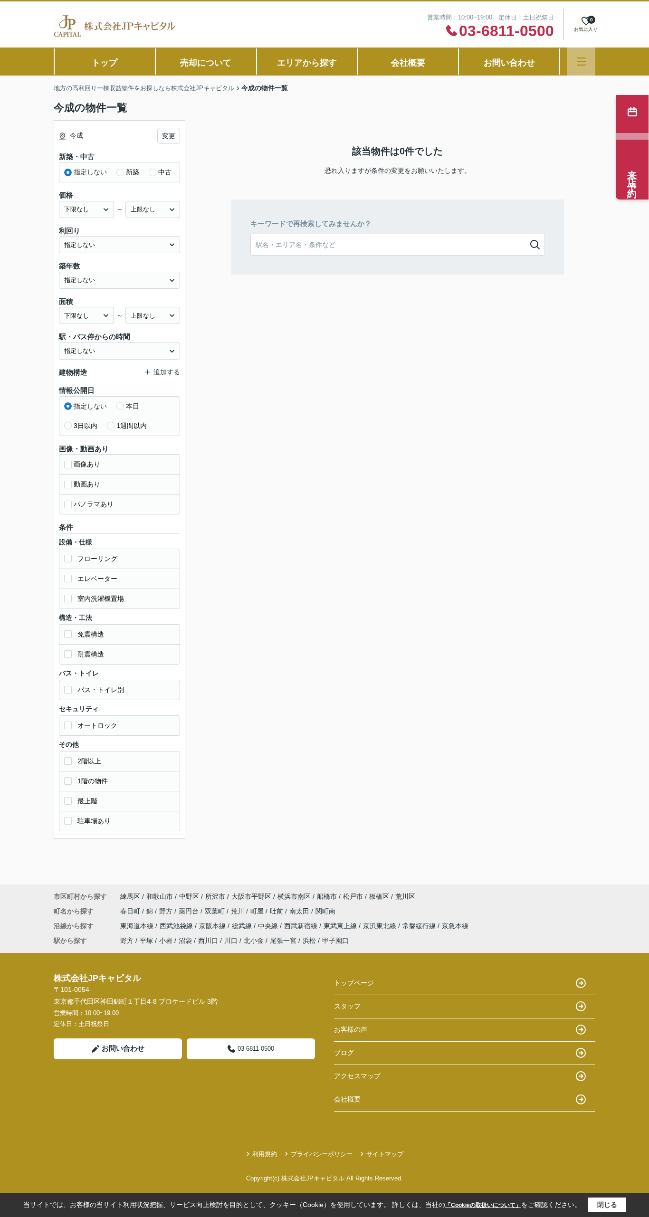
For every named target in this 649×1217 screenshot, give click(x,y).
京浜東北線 (380, 926)
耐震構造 (90, 654)
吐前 (277, 911)
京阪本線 (213, 926)
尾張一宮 (283, 940)
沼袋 (185, 940)
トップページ (354, 983)
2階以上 (89, 761)
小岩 (165, 940)
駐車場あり (94, 821)
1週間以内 (131, 425)
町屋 (258, 911)
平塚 (146, 940)
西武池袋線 (177, 926)
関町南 (325, 911)
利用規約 (264, 1154)
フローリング (97, 558)
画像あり (87, 464)
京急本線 (455, 926)
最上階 (87, 801)
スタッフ (347, 1006)
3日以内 (85, 425)
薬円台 (189, 911)
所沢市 (215, 896)
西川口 (208, 940)
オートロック (97, 725)
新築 (132, 172)
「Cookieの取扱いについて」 (483, 1205)
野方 (166, 911)
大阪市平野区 (251, 896)
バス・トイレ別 (100, 690)
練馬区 (130, 896)
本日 (132, 406)
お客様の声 (350, 1029)
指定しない (90, 172)
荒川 (238, 911)
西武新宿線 (301, 926)
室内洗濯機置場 (100, 598)
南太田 (300, 911)
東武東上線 (341, 926)
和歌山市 (159, 896)
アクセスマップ (357, 1076)
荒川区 (405, 896)
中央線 (269, 926)
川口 (231, 940)
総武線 (243, 926)
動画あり (87, 484)
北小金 (254, 940)
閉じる (607, 1204)
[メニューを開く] (581, 61)
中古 (165, 172)
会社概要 (408, 62)
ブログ (344, 1052)
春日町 (131, 911)
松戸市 (353, 896)
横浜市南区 (294, 896)
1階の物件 (92, 781)
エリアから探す (307, 62)
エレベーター (97, 578)
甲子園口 (335, 940)
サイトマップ (384, 1154)
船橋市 (327, 896)
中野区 (189, 896)
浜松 (309, 940)
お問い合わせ (509, 62)
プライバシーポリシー (322, 1154)
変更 (168, 136)
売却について (205, 62)
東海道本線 (137, 926)
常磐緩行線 (420, 926)
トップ (104, 62)
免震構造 (90, 634)
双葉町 (216, 911)
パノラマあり (94, 504)
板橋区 (379, 896)
